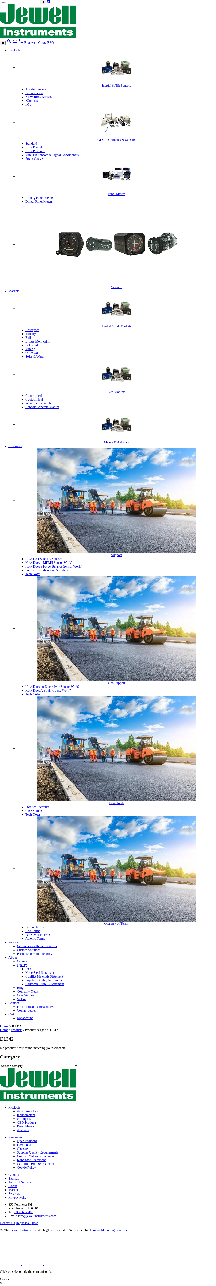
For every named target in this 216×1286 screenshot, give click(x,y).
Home (4, 1026)
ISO (28, 969)
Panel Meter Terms (37, 935)
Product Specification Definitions (47, 570)
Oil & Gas (32, 353)
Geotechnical (34, 399)
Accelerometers (35, 89)
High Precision (35, 147)
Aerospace (32, 330)
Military (30, 334)
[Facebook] (33, 1264)
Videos (21, 999)
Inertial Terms (34, 927)
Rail (28, 337)
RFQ (50, 42)
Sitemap (13, 1178)
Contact (13, 1003)
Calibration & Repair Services (37, 946)
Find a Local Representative (35, 1006)
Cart (11, 1014)
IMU (28, 104)
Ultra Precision (35, 151)
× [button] (1, 1283)
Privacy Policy (18, 1197)
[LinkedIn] (11, 1264)
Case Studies (33, 810)
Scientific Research (38, 403)
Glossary (23, 1148)
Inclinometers (34, 93)
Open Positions (27, 1141)
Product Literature (37, 807)
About (12, 957)
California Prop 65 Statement (44, 984)
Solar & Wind (34, 356)
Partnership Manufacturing (34, 953)
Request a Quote (35, 42)
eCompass (32, 100)
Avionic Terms (35, 938)
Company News (28, 991)
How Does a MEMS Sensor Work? (49, 562)
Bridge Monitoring (37, 341)
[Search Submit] (43, 2)
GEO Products (26, 1122)
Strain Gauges (34, 158)
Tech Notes (32, 574)
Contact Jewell (26, 1010)
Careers (22, 961)
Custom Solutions (28, 950)
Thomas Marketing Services (108, 1230)
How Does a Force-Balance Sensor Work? (53, 566)
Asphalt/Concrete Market (42, 407)
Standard (31, 143)
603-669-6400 (23, 1212)
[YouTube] (54, 1264)
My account (25, 1018)
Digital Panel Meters (39, 201)
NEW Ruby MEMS (38, 97)
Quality (22, 965)
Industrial (31, 345)
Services (14, 942)
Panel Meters (25, 1126)
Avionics (23, 1130)
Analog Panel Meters (39, 198)
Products (14, 50)
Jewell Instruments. (23, 1230)
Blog (20, 988)
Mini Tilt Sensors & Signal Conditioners (52, 155)
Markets (13, 291)
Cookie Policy (26, 1167)
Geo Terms (32, 931)
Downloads (24, 1145)
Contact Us (7, 1223)
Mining (30, 349)
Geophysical (33, 395)
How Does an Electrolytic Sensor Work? (52, 686)
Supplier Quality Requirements (45, 980)
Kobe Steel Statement (39, 972)
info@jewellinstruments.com (37, 1216)
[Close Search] (48, 2)
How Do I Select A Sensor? (43, 559)
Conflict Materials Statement (44, 976)
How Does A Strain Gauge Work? (48, 690)
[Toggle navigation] (3, 43)
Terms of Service (19, 1182)
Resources (15, 446)
